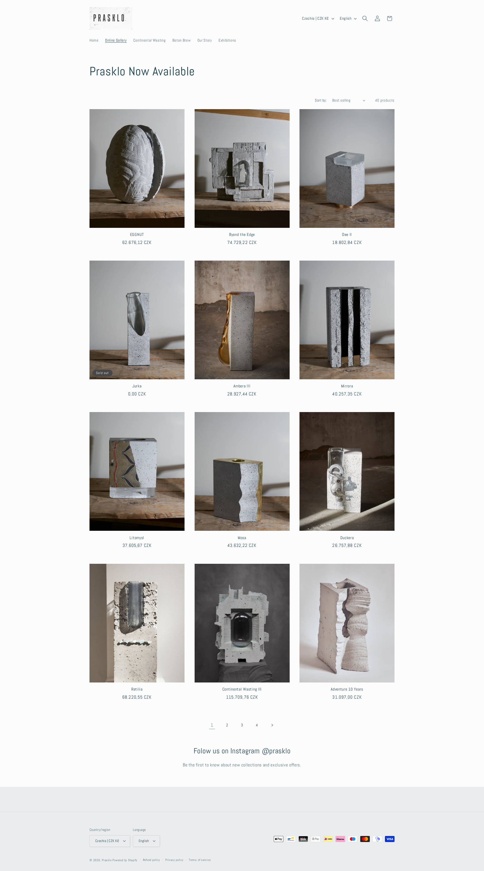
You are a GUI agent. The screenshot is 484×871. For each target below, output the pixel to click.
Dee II (347, 234)
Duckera (347, 538)
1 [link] (212, 725)
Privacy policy (174, 860)
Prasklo (106, 860)
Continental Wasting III (242, 689)
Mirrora (347, 386)
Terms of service (199, 860)
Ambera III (241, 386)
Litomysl (137, 538)
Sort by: (321, 100)
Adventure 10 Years (347, 689)
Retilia (137, 689)
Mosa (242, 538)
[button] (365, 18)
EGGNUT (137, 234)
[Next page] (272, 725)
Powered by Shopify (124, 860)
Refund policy (151, 860)
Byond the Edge (242, 234)
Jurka (137, 386)
